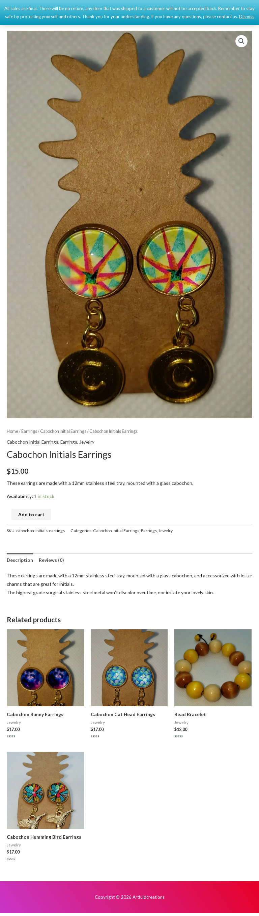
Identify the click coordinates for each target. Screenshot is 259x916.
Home (12, 431)
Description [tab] (20, 560)
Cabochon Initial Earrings (63, 431)
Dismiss (246, 16)
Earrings (29, 431)
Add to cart (31, 514)
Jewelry (86, 442)
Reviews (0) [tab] (51, 560)
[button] (241, 41)
